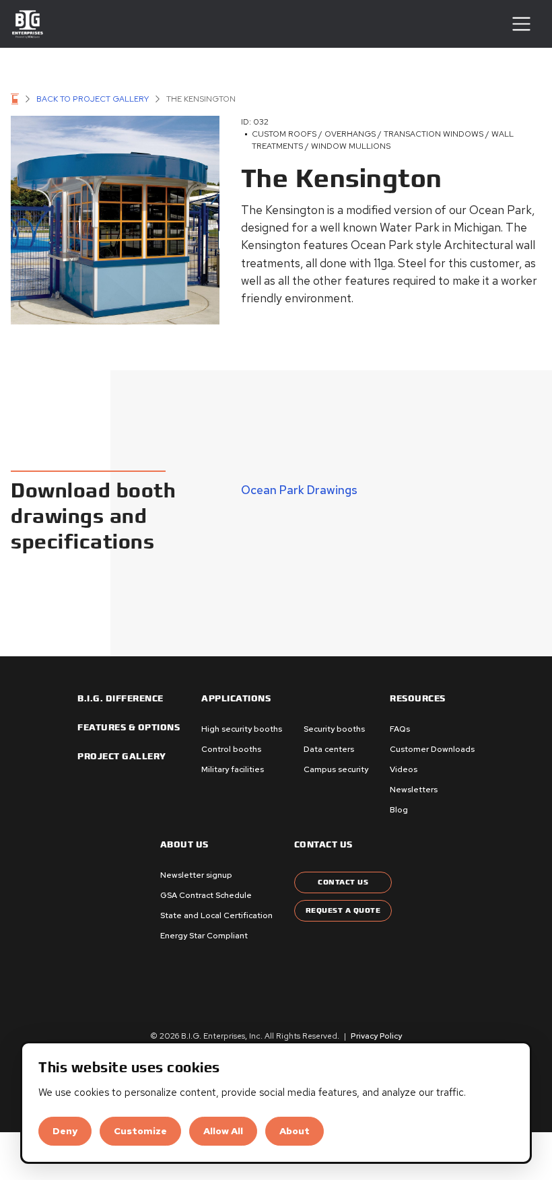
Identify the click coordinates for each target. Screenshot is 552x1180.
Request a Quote (343, 910)
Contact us (323, 844)
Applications (236, 698)
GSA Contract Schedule (206, 895)
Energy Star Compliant (204, 935)
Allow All (223, 1131)
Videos (403, 769)
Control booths (231, 749)
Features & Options (128, 727)
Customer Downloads (432, 749)
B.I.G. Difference (120, 698)
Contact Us (343, 882)
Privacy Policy (376, 1036)
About (294, 1131)
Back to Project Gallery (92, 99)
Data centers (329, 749)
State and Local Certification (216, 915)
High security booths (241, 729)
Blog (399, 809)
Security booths (334, 729)
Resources (418, 698)
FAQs (400, 729)
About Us (184, 844)
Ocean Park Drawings (299, 489)
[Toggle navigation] (521, 23)
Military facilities (232, 769)
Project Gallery (121, 756)
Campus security (336, 769)
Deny (65, 1131)
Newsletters (414, 789)
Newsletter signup (196, 875)
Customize (140, 1131)
